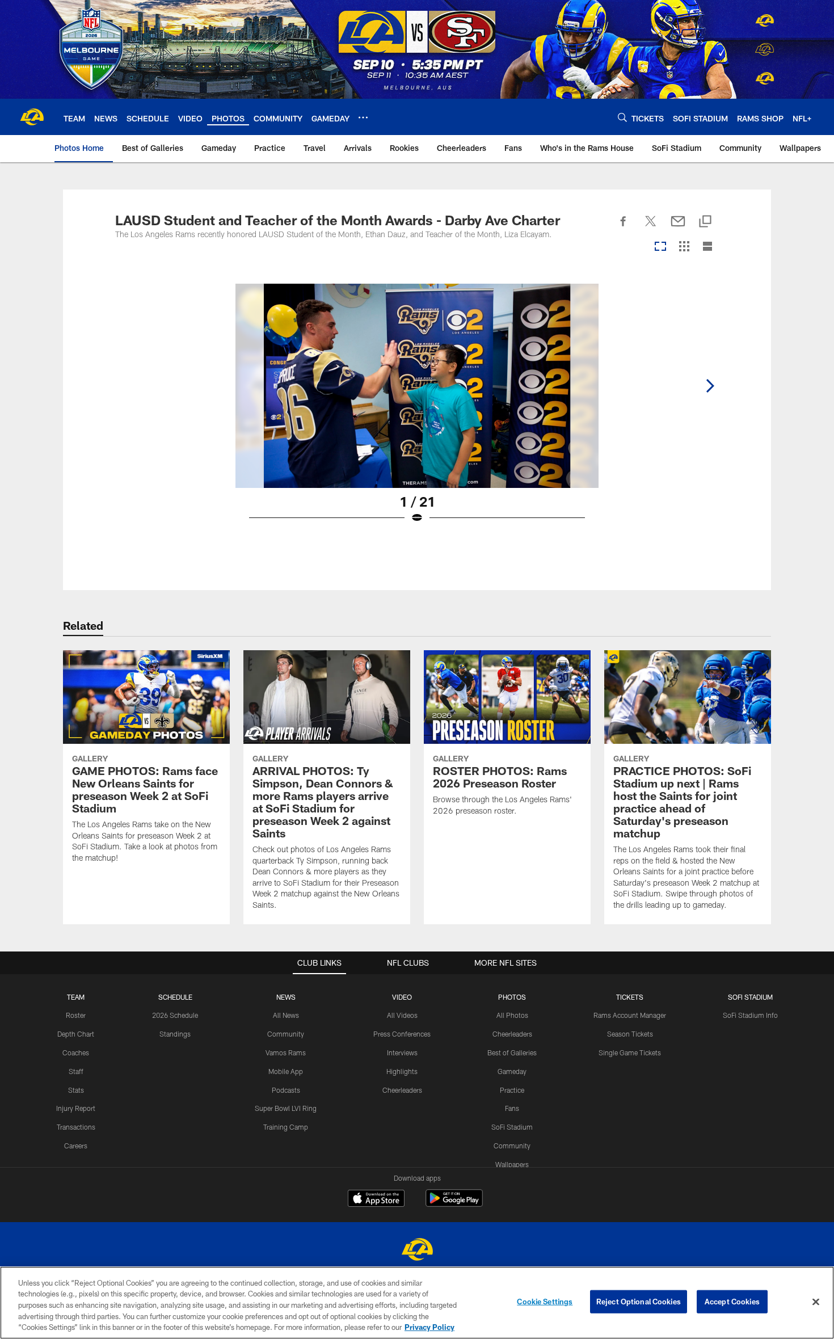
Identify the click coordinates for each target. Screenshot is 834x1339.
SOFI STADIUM (750, 997)
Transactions (76, 1127)
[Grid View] (684, 247)
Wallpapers (512, 1164)
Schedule (175, 997)
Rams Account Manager (629, 1015)
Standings (175, 1034)
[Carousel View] (660, 247)
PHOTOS (512, 997)
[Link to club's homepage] (31, 116)
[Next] (710, 386)
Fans (512, 1108)
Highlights (402, 1071)
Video (402, 997)
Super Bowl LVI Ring (286, 1108)
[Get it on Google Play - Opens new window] (454, 1204)
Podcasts (286, 1090)
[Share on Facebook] (623, 227)
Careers (75, 1145)
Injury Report (75, 1108)
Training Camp (285, 1127)
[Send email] (678, 227)
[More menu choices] (363, 117)
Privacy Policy (429, 1327)
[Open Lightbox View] (417, 411)
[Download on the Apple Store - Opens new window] (376, 1199)
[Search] (622, 117)
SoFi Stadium (512, 1127)
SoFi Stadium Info (750, 1015)
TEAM (76, 997)
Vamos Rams (286, 1052)
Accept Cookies (732, 1301)
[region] (417, 1302)
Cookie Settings (544, 1301)
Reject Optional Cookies (638, 1301)
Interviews (402, 1052)
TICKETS (629, 997)
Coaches (75, 1052)
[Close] (815, 1302)
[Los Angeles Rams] (417, 1250)
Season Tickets (630, 1034)
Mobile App (285, 1071)
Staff (76, 1071)
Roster (76, 1015)
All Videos (402, 1015)
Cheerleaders (402, 1090)
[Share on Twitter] (651, 227)
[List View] (707, 247)
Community (285, 1034)
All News (286, 1015)
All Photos (512, 1015)
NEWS (286, 997)
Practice (512, 1090)
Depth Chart (75, 1034)
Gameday (512, 1071)
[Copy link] (705, 222)
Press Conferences (402, 1034)
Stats (76, 1090)
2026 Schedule (175, 1015)
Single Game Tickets (630, 1052)
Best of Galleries (512, 1052)
